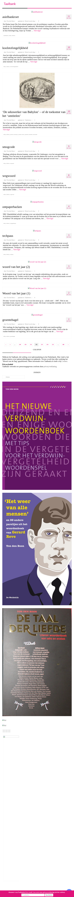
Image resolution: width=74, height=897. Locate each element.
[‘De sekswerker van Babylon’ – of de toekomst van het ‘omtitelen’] (37, 90)
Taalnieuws (28, 120)
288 (63, 344)
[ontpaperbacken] (37, 202)
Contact (64, 361)
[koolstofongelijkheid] (37, 43)
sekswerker (35, 134)
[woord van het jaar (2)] (37, 262)
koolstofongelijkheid (14, 66)
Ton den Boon (10, 21)
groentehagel (12, 336)
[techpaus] (37, 231)
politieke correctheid (28, 134)
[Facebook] (4, 731)
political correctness (14, 134)
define (10, 35)
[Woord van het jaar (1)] (37, 288)
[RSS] (9, 731)
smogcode (12, 163)
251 (31, 344)
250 (25, 344)
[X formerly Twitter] (6, 731)
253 (42, 344)
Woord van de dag (30, 21)
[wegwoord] (37, 171)
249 (20, 344)
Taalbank (10, 4)
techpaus (11, 254)
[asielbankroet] (37, 12)
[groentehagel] (37, 315)
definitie (13, 35)
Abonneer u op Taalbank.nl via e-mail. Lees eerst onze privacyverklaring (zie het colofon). (36, 892)
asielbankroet (5, 35)
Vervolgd (37, 31)
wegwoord (12, 194)
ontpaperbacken (13, 223)
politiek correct (21, 134)
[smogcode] (37, 142)
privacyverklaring (50, 366)
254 (47, 344)
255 (53, 344)
